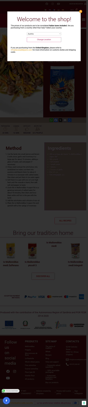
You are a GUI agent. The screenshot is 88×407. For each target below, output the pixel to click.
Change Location (44, 39)
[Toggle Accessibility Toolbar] (6, 400)
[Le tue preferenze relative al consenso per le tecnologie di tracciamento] (84, 403)
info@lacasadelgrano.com (21, 50)
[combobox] (44, 33)
